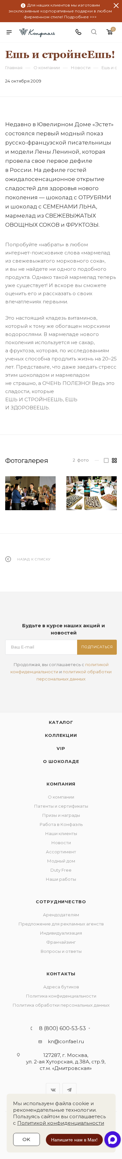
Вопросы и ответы (61, 951)
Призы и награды (61, 815)
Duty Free (61, 870)
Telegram (69, 1090)
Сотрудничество (61, 901)
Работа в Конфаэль (61, 824)
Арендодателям (61, 914)
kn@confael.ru (66, 1041)
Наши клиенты (61, 833)
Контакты (61, 973)
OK (26, 1139)
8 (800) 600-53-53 (62, 1028)
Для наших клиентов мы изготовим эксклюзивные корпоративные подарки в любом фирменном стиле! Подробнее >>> (60, 11)
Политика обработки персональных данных (61, 1005)
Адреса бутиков (61, 986)
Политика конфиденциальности (61, 996)
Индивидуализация (61, 933)
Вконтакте (53, 1090)
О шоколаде (61, 761)
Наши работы (61, 879)
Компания (61, 783)
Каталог (61, 722)
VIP (61, 748)
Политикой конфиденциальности (60, 1123)
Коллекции (61, 735)
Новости (61, 842)
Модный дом (61, 860)
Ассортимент (61, 851)
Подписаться (97, 647)
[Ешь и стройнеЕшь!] (30, 493)
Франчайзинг (61, 942)
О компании (61, 797)
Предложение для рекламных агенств (61, 923)
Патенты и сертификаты (61, 806)
